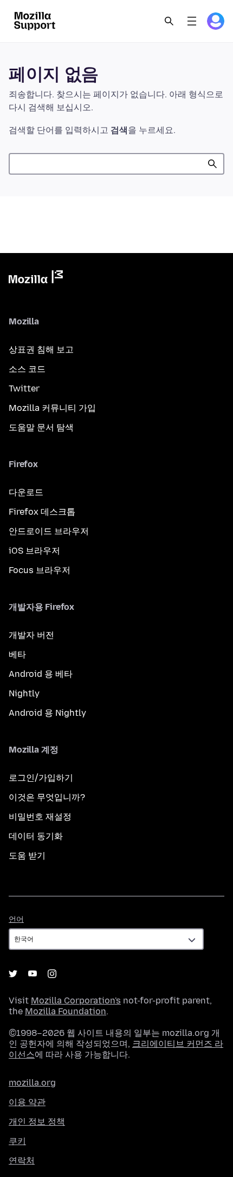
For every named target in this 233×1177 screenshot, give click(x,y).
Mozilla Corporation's (76, 1000)
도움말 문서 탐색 (41, 427)
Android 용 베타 (41, 674)
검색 (212, 163)
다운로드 (26, 492)
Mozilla (36, 279)
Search (169, 21)
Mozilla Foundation (65, 1011)
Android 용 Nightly (47, 713)
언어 (16, 919)
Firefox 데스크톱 (42, 512)
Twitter (24, 388)
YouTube (32, 973)
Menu (191, 21)
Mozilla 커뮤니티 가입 (52, 408)
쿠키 (17, 1141)
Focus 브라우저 (39, 570)
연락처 (22, 1160)
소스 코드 (27, 369)
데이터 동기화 (36, 836)
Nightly (24, 693)
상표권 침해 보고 (41, 349)
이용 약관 (27, 1102)
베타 (17, 654)
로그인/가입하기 (41, 778)
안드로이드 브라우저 (49, 531)
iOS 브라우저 (34, 551)
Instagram (52, 973)
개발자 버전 (31, 635)
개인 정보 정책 (37, 1121)
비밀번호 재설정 (40, 817)
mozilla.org (32, 1083)
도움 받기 (27, 855)
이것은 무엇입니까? (47, 797)
